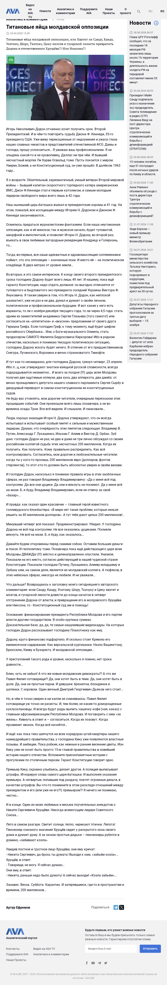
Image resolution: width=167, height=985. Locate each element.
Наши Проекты (16, 960)
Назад (60, 19)
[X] (121, 907)
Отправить (150, 948)
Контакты (13, 948)
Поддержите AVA (17, 954)
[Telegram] (115, 907)
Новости (45, 11)
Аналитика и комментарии (51, 954)
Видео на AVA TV (44, 948)
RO (162, 11)
